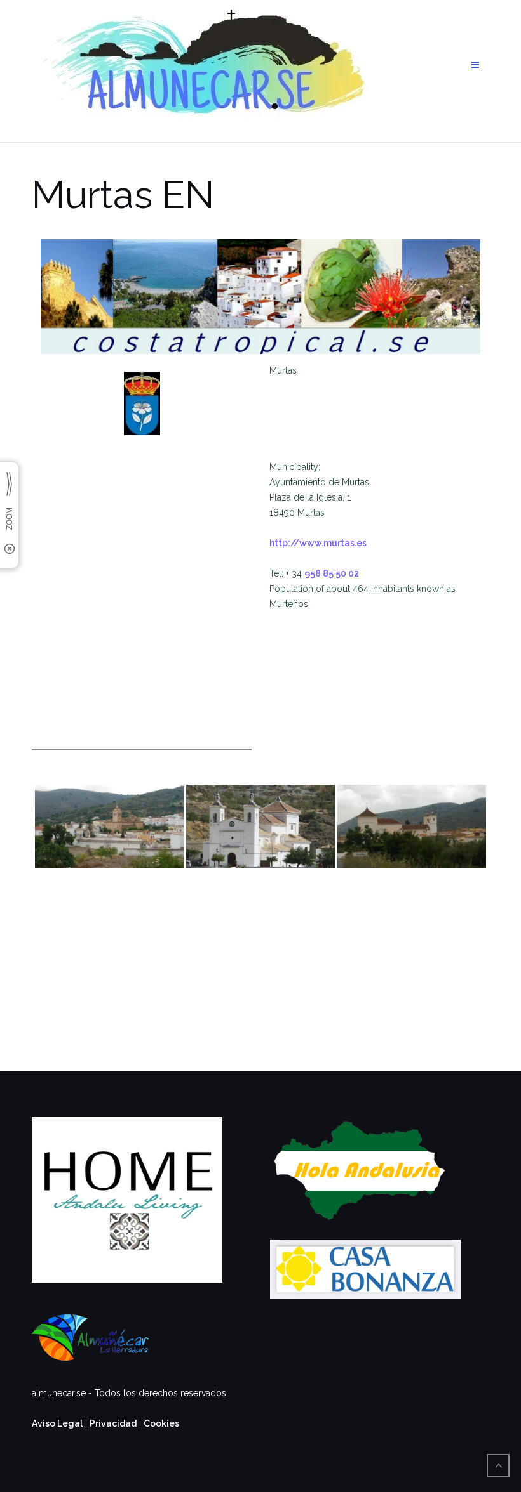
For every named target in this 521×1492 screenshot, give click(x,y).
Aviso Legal (57, 1423)
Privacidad (113, 1423)
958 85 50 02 (331, 573)
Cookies (161, 1423)
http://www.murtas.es (318, 543)
